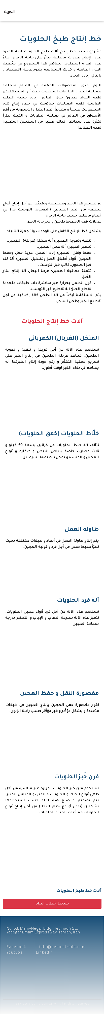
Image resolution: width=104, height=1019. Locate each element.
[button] (93, 10)
